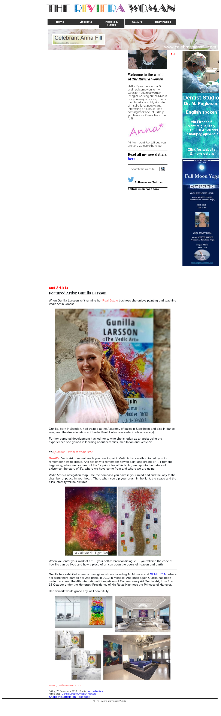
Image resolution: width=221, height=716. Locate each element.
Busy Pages (163, 21)
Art (85, 693)
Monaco (92, 693)
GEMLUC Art (158, 574)
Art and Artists (95, 691)
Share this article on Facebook (69, 696)
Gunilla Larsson (70, 693)
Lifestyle (85, 21)
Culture (137, 21)
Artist (81, 693)
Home (60, 21)
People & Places (111, 23)
